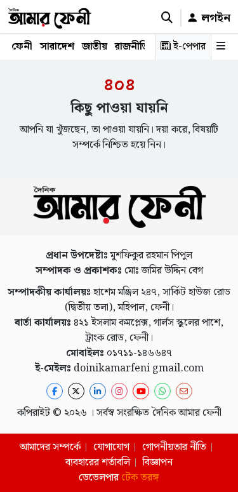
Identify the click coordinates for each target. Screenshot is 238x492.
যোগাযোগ (111, 447)
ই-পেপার (188, 47)
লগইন (214, 18)
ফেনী (21, 47)
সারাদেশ (57, 47)
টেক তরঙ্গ (140, 478)
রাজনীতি (132, 47)
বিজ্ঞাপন (158, 462)
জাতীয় (94, 47)
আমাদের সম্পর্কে (50, 447)
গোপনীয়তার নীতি (174, 447)
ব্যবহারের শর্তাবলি (97, 462)
